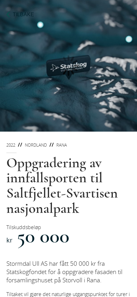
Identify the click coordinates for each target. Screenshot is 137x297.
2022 (10, 145)
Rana (61, 145)
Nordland (36, 145)
